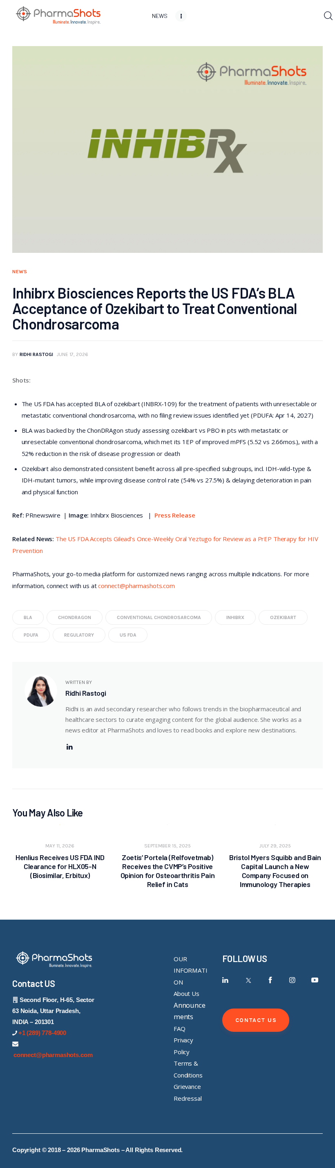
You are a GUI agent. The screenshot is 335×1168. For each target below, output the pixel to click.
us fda (128, 635)
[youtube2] (314, 980)
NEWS (19, 271)
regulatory (79, 635)
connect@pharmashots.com (136, 586)
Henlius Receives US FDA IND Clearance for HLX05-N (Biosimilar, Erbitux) (60, 866)
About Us (186, 993)
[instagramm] (292, 980)
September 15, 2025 (167, 846)
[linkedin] (69, 746)
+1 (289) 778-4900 (42, 1032)
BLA (28, 617)
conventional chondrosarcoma (159, 617)
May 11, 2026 (59, 846)
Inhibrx (235, 617)
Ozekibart (283, 617)
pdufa (31, 635)
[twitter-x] (247, 980)
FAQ (179, 1028)
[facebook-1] (270, 980)
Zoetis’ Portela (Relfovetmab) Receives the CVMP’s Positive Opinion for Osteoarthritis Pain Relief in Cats (168, 871)
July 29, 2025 (275, 846)
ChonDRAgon (74, 617)
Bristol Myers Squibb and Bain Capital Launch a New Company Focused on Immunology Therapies (275, 871)
